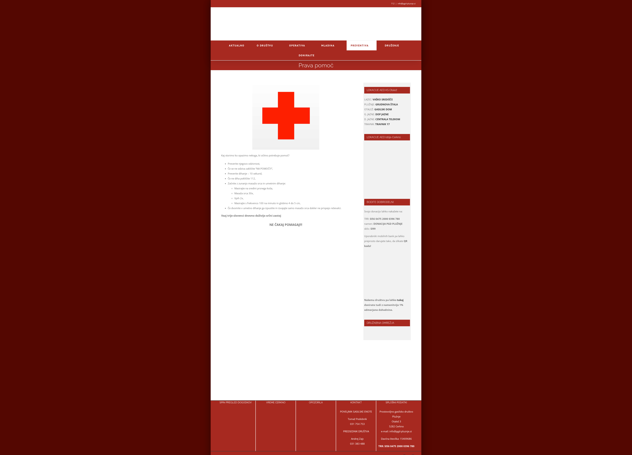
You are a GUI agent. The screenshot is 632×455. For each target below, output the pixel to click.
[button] (328, 55)
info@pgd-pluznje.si (407, 3)
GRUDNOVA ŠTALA (386, 104)
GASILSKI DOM (383, 109)
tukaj (400, 300)
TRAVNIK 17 (382, 124)
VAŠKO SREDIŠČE (383, 99)
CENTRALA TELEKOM (387, 119)
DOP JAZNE (382, 114)
